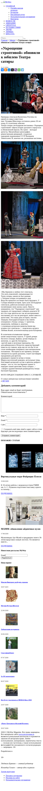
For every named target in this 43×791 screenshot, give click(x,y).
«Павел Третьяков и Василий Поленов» (15, 723)
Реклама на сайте (13, 778)
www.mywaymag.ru (26, 734)
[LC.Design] (7, 753)
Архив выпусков (8, 772)
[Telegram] (22, 69)
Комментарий (6, 396)
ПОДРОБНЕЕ (6, 493)
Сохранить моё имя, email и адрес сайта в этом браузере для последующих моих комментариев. (21, 430)
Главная (4, 40)
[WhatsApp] (19, 69)
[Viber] (15, 69)
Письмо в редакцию (14, 776)
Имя (3, 416)
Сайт (3, 425)
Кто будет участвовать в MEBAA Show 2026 (16, 700)
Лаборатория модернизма (10, 629)
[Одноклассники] (5, 69)
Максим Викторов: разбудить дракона (14, 582)
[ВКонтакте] (2, 69)
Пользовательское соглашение (18, 780)
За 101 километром (7, 676)
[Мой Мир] (9, 69)
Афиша (12, 40)
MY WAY (5, 381)
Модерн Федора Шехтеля (10, 606)
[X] (12, 69)
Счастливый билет (7, 653)
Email (4, 420)
